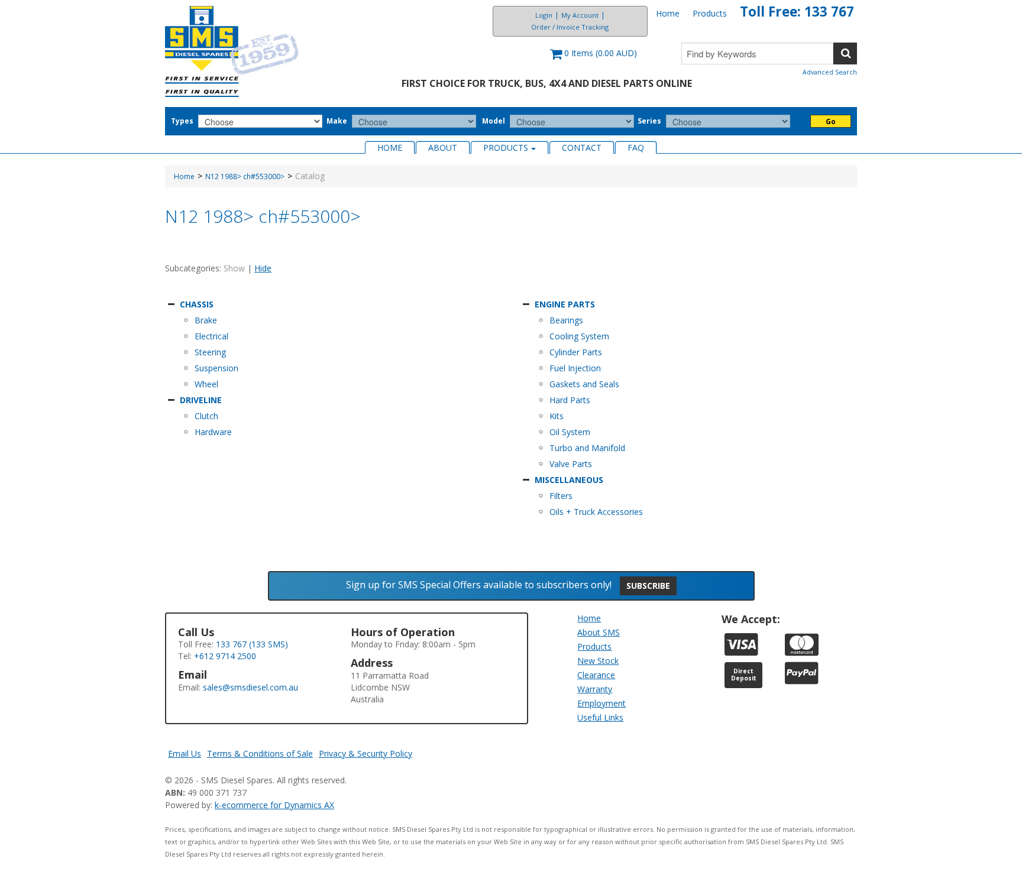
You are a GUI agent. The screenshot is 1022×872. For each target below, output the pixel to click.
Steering (210, 352)
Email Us (184, 753)
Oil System (569, 431)
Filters (561, 495)
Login (543, 15)
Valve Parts (570, 463)
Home (668, 13)
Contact (581, 147)
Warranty (594, 689)
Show (234, 268)
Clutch (206, 416)
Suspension (216, 368)
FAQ (636, 147)
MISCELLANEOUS (569, 479)
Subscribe (648, 585)
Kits (556, 416)
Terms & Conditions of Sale (260, 753)
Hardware (213, 431)
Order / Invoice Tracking (570, 26)
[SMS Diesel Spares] (232, 51)
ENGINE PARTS (565, 304)
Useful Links (600, 717)
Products (710, 13)
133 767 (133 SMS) (252, 644)
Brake (206, 320)
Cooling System (579, 336)
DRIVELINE (201, 400)
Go (831, 121)
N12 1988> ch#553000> (244, 176)
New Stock (598, 660)
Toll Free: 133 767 (797, 11)
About (442, 147)
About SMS (598, 632)
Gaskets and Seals (584, 384)
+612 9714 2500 (225, 656)
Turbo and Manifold (587, 447)
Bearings (566, 320)
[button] (593, 58)
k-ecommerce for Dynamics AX (274, 805)
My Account (580, 15)
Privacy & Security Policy (365, 753)
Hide (262, 268)
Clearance (596, 674)
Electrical (211, 336)
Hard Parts (569, 400)
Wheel (206, 384)
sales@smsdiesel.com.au (250, 687)
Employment (601, 703)
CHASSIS (197, 304)
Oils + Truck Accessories (596, 511)
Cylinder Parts (575, 352)
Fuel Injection (575, 368)
